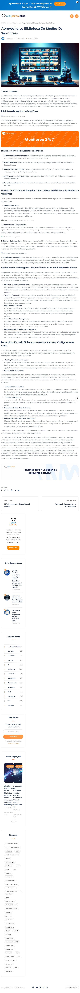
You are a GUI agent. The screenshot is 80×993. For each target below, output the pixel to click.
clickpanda (9, 851)
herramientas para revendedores (11, 893)
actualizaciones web (12, 843)
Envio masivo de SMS (12, 884)
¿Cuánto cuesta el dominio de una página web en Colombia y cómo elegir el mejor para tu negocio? (17, 579)
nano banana (10, 927)
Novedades (11, 678)
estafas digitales (10, 888)
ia (17, 905)
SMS (19, 956)
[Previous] (11, 821)
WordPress (9, 971)
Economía (11, 656)
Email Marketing (10, 880)
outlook (16, 931)
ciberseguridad (15, 847)
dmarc (7, 869)
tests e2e (8, 967)
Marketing (11, 669)
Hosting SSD (9, 905)
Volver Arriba (73, 987)
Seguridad (11, 687)
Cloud (17, 851)
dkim (17, 866)
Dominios (11, 651)
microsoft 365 (10, 923)
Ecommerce (9, 877)
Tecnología (11, 696)
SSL (14, 960)
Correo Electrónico (14, 647)
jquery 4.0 (9, 916)
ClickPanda (9, 38)
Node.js (8, 931)
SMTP (7, 960)
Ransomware (9, 949)
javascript (8, 912)
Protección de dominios (12, 942)
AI (6, 847)
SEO (9, 692)
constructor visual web (12, 855)
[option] (8, 789)
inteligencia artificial (11, 908)
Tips (9, 701)
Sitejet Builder (10, 956)
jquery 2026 (9, 919)
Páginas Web (9, 945)
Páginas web (21, 38)
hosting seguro (10, 901)
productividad (10, 938)
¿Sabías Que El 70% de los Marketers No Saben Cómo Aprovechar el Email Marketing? (8, 795)
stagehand (9, 964)
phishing (8, 934)
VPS (16, 967)
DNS (14, 869)
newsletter (11, 674)
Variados (11, 705)
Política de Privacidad (13, 743)
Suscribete (13, 736)
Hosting (10, 660)
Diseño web (9, 866)
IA (8, 665)
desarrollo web (10, 862)
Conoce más (13, 547)
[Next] (15, 821)
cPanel (8, 858)
